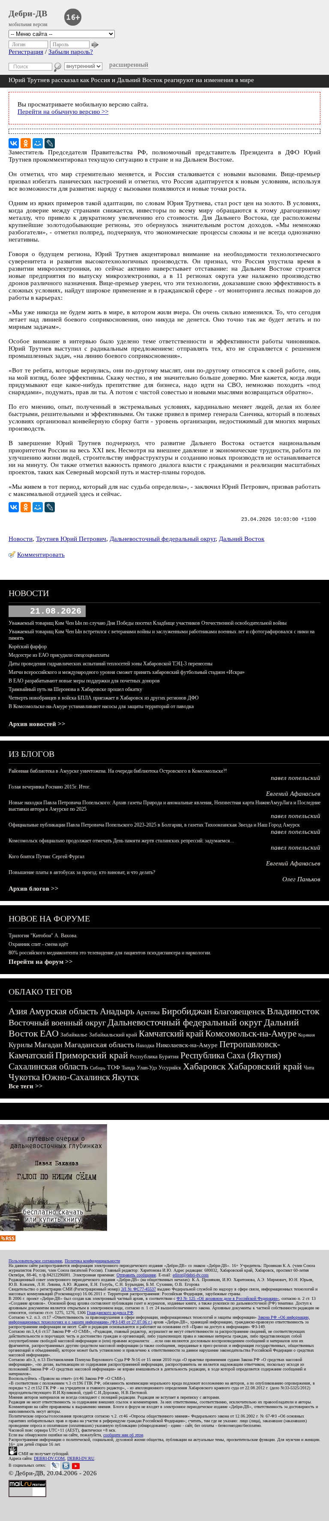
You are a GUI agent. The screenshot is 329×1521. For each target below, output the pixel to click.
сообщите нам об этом (123, 1434)
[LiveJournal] (50, 143)
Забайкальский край (113, 1034)
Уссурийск (170, 1068)
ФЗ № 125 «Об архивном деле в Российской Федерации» (227, 1298)
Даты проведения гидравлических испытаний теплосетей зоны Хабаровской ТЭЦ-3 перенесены (110, 664)
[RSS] (7, 1239)
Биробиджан (187, 1011)
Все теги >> (26, 1086)
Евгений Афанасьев (293, 793)
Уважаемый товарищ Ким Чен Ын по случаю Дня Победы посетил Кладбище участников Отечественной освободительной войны (148, 623)
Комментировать (41, 554)
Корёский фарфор (28, 647)
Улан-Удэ (147, 1068)
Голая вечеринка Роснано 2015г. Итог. (49, 787)
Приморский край (91, 1055)
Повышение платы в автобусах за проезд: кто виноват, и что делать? (82, 872)
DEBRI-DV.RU (80, 1458)
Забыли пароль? (70, 51)
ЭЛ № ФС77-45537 (138, 1289)
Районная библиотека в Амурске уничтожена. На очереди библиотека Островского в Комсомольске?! (118, 771)
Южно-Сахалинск (76, 1077)
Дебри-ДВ (28, 13)
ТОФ (113, 1067)
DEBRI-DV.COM (49, 1458)
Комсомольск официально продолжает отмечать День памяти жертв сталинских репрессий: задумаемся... (121, 841)
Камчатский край (171, 1033)
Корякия (306, 1034)
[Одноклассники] (26, 143)
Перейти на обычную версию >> (63, 111)
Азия (18, 1011)
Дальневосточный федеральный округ (162, 538)
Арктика (148, 1012)
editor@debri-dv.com (191, 1275)
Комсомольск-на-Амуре (250, 1033)
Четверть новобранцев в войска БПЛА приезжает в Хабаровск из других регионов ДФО (104, 698)
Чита (309, 1068)
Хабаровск (204, 1066)
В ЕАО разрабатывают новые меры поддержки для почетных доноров (84, 681)
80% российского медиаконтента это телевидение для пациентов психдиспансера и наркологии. (110, 953)
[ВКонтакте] (14, 143)
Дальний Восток (241, 538)
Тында (128, 1068)
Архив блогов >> (34, 888)
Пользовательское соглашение (35, 1260)
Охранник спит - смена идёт (38, 944)
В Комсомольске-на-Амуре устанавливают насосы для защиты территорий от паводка (101, 706)
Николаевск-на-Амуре (187, 1045)
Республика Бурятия (154, 1056)
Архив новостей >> (37, 724)
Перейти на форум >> (41, 961)
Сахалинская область (48, 1066)
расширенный (128, 64)
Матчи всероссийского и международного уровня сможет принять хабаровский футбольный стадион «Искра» (127, 672)
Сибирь (97, 1067)
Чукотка (24, 1077)
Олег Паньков (301, 879)
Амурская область (63, 1011)
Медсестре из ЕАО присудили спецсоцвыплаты (59, 655)
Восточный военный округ (57, 1022)
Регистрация (26, 51)
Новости (21, 538)
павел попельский (295, 777)
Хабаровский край (264, 1066)
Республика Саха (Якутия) (230, 1055)
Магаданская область (99, 1044)
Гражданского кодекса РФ (110, 1312)
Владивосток (293, 1011)
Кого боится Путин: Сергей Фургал (46, 856)
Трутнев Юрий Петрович (71, 538)
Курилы (21, 1045)
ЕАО (49, 1033)
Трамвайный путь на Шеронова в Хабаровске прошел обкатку (75, 689)
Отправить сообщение (136, 1275)
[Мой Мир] (38, 143)
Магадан (48, 1044)
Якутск (125, 1077)
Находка (145, 1045)
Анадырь (117, 1011)
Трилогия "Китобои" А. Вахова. (43, 936)
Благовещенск (239, 1011)
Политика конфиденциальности (92, 1260)
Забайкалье (73, 1034)
